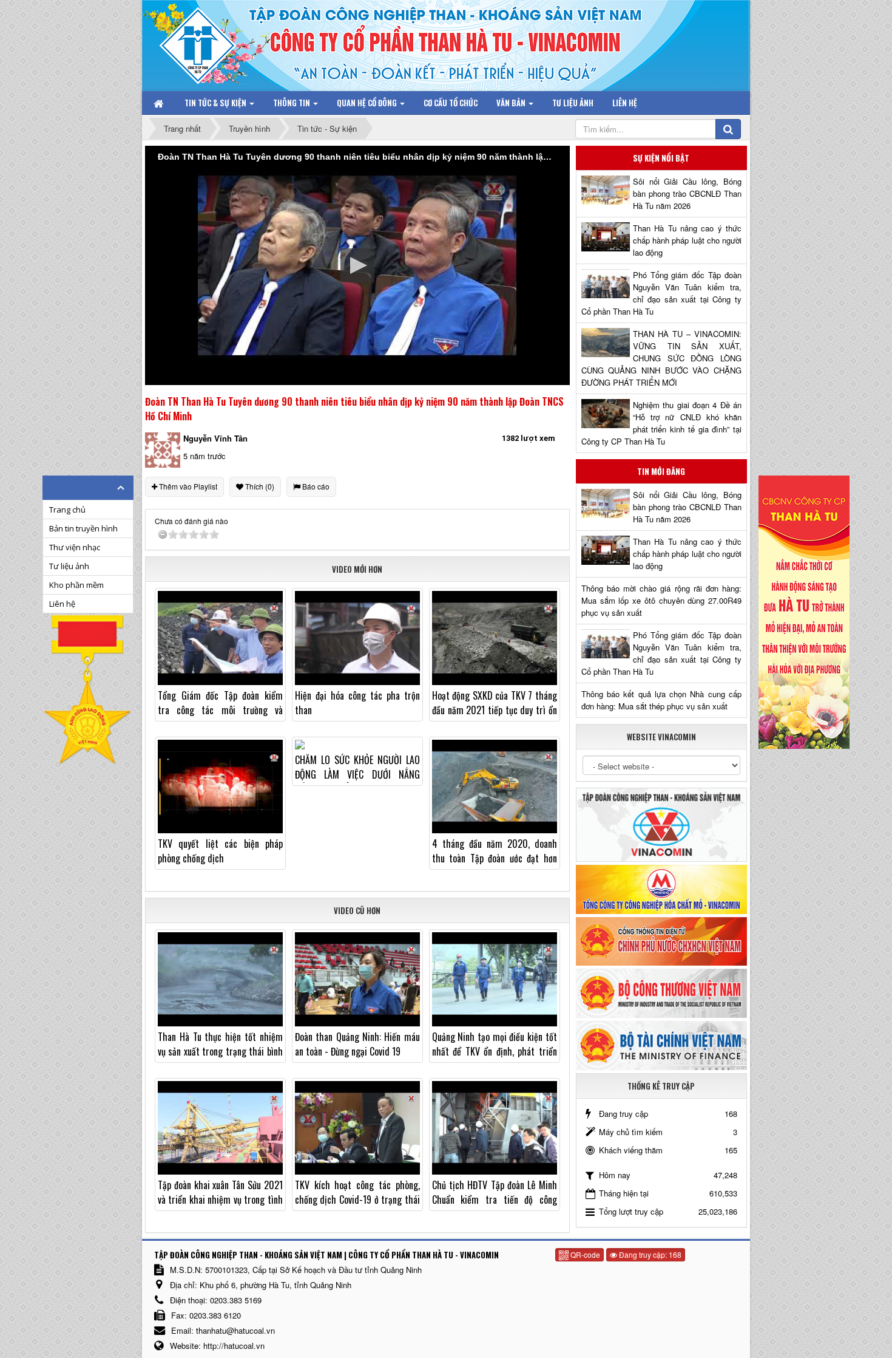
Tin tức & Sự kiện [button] (216, 103)
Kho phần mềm (76, 584)
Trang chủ (67, 509)
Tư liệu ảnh (69, 566)
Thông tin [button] (292, 103)
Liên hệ (62, 603)
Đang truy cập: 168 (649, 1254)
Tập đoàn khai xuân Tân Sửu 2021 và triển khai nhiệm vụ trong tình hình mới (220, 1199)
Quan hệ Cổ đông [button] (368, 103)
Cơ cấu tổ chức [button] (451, 103)
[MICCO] (661, 888)
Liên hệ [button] (624, 103)
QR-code (584, 1254)
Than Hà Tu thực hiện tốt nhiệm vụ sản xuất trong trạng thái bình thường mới (220, 1051)
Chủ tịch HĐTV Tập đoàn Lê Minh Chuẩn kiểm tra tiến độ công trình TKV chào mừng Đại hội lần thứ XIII (494, 1207)
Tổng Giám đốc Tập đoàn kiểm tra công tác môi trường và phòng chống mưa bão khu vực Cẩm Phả (220, 717)
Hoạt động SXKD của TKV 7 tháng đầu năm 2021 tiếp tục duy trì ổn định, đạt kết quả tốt (494, 710)
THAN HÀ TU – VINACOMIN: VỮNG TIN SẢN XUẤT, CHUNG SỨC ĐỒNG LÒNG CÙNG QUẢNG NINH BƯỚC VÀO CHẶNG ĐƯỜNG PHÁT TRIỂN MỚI (661, 358)
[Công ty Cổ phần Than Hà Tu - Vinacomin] (206, 42)
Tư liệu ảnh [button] (572, 103)
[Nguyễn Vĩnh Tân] (162, 449)
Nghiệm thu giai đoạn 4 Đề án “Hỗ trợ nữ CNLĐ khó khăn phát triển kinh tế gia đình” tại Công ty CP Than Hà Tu (661, 423)
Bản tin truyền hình (83, 528)
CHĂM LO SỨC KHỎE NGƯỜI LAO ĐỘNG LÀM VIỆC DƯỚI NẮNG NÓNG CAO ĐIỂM (357, 774)
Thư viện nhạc (74, 547)
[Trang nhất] (159, 102)
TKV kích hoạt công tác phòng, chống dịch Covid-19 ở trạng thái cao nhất (357, 1199)
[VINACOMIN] (661, 824)
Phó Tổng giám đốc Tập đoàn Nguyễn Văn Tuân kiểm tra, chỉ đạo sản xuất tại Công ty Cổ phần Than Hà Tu (661, 293)
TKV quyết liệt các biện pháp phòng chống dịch (220, 850)
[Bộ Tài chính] (661, 1044)
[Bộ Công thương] (661, 992)
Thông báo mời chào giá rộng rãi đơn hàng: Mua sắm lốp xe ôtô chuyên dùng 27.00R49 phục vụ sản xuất (661, 600)
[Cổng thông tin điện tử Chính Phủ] (661, 940)
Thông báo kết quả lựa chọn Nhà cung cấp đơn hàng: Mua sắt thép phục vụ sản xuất (661, 700)
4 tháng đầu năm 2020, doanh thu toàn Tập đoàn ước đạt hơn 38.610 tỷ (494, 858)
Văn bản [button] (511, 103)
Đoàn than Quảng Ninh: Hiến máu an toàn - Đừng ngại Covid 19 (357, 1044)
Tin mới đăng (661, 471)
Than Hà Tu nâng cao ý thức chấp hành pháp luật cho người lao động (687, 240)
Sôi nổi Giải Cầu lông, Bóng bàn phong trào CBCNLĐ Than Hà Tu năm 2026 (687, 193)
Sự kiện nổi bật (661, 158)
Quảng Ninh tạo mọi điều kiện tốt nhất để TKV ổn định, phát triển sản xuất (494, 1051)
